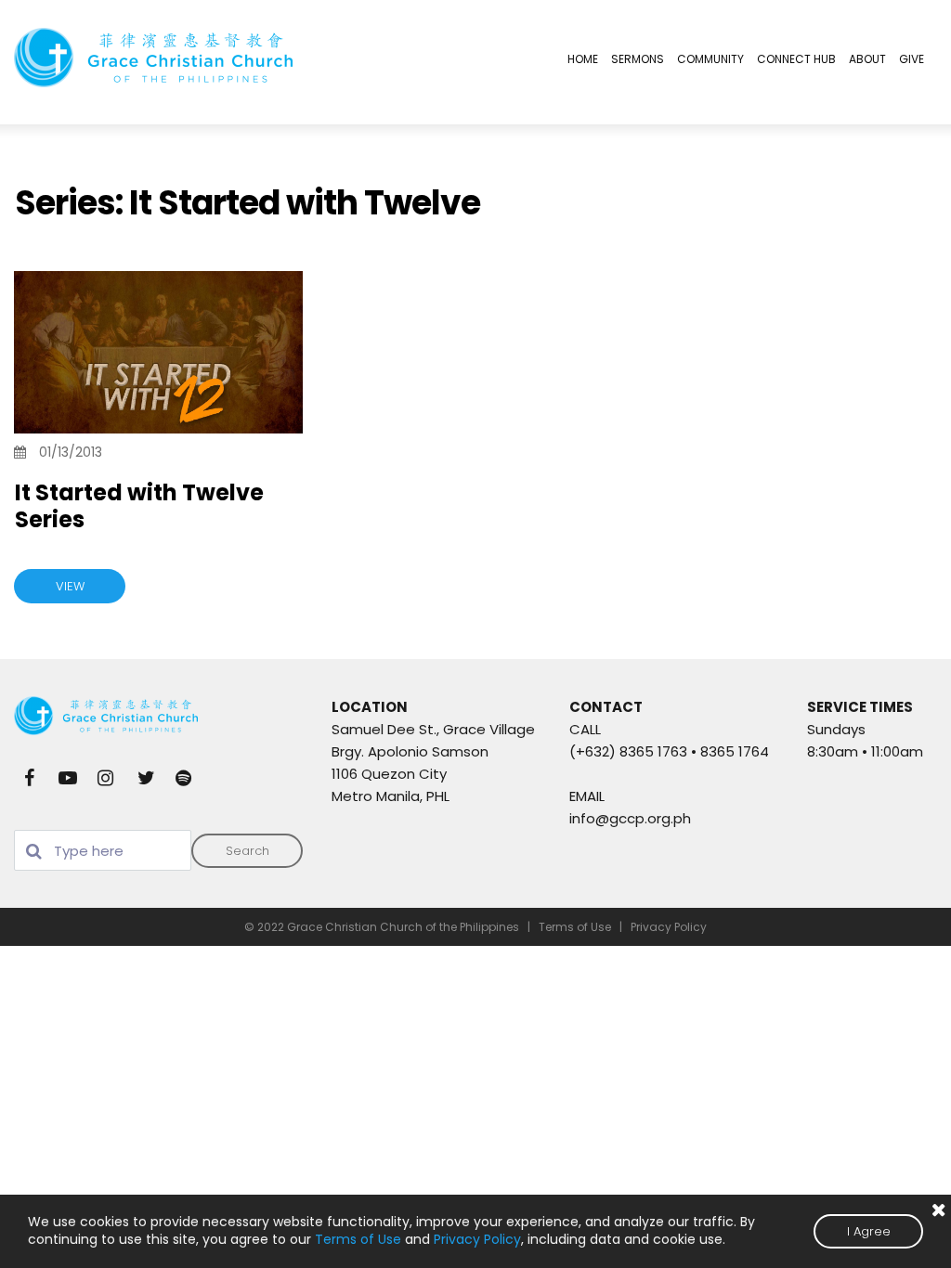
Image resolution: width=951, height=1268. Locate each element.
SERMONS (637, 59)
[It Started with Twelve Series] (158, 352)
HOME (582, 59)
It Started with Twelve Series (139, 506)
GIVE (911, 59)
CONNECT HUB (796, 59)
